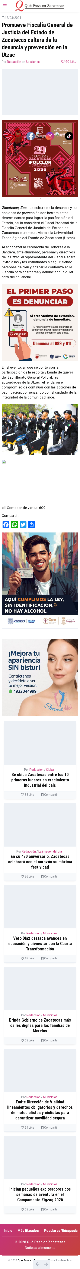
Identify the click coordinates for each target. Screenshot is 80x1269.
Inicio (8, 1231)
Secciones (33, 61)
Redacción (14, 61)
